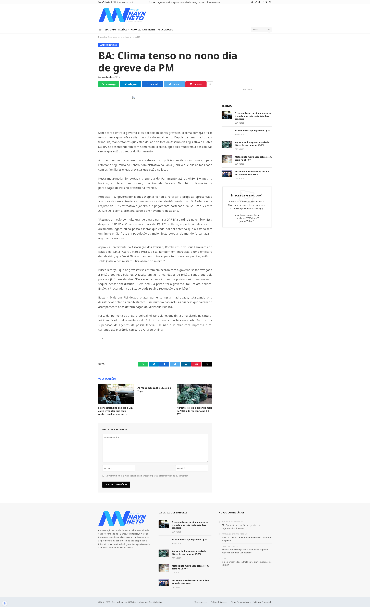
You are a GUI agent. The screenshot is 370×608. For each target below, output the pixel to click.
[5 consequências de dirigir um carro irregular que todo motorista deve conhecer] (116, 394)
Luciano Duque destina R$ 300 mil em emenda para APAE (252, 173)
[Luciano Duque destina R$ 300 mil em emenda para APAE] (227, 173)
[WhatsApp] (88, 99)
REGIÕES (122, 29)
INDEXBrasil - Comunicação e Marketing (145, 602)
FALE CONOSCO (165, 29)
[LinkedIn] (88, 126)
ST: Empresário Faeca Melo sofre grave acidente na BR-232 (247, 563)
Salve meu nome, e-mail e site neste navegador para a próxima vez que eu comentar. (147, 475)
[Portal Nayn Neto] (122, 15)
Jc (222, 558)
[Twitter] (88, 119)
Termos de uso (201, 602)
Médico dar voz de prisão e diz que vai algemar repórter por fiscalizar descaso (245, 551)
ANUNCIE (136, 29)
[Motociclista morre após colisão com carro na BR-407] (227, 159)
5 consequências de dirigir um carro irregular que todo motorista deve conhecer (115, 411)
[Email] (88, 140)
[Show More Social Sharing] (210, 84)
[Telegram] (88, 106)
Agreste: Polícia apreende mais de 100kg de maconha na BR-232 (189, 2)
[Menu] (100, 29)
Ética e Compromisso (240, 602)
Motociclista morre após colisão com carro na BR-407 (253, 158)
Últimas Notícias (109, 45)
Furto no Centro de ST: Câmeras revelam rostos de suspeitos (246, 539)
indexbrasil (106, 77)
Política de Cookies (219, 602)
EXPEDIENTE (148, 29)
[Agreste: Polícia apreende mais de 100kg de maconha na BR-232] (194, 394)
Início (100, 37)
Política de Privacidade (262, 602)
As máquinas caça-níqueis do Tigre (154, 389)
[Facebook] (88, 113)
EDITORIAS (110, 29)
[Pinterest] (88, 133)
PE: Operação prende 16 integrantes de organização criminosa (241, 526)
